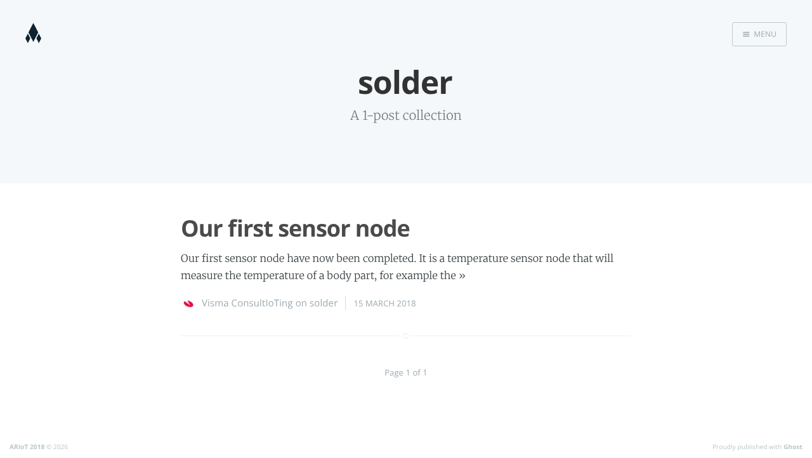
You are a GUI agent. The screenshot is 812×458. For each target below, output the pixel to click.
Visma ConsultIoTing (247, 303)
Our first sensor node (295, 228)
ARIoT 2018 (27, 446)
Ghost (792, 446)
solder (323, 303)
